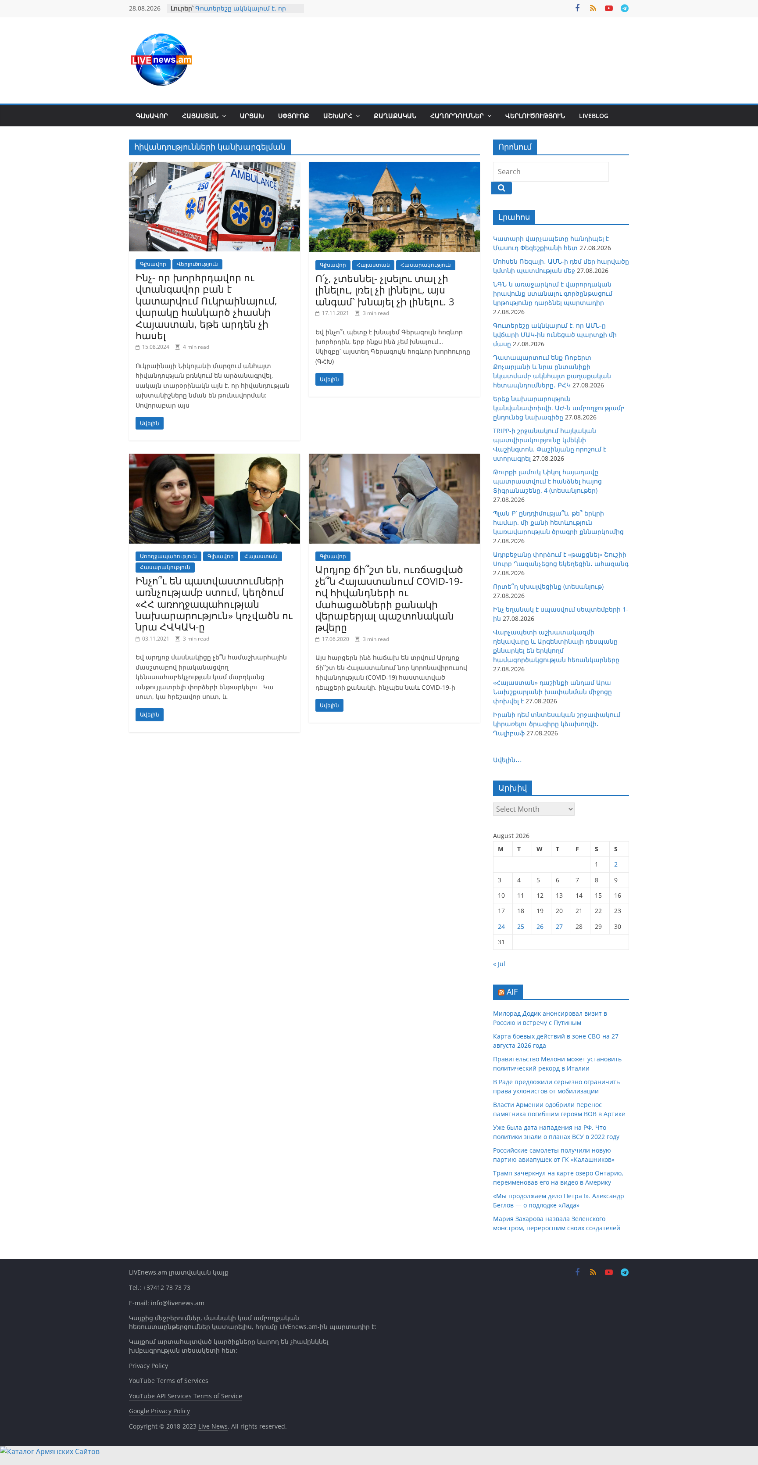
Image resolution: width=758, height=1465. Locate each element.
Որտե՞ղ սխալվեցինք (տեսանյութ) (548, 586)
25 (520, 926)
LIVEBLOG (593, 115)
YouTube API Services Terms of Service (185, 1396)
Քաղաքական (395, 115)
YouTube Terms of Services (168, 1380)
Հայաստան (200, 115)
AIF (512, 991)
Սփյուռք (293, 115)
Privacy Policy (148, 1365)
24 (501, 926)
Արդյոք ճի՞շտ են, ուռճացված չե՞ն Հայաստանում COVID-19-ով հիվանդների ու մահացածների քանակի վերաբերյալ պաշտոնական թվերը (389, 598)
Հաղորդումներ (457, 115)
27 (559, 926)
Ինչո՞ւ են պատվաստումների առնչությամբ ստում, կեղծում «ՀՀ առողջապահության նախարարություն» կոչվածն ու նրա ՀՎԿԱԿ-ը (214, 604)
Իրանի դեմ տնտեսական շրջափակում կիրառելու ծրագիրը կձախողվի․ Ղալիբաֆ (556, 723)
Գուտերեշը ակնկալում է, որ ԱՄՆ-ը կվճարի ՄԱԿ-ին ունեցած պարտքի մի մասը (555, 334)
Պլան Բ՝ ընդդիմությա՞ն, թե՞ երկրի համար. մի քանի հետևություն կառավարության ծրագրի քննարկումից (558, 522)
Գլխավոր (152, 115)
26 (539, 926)
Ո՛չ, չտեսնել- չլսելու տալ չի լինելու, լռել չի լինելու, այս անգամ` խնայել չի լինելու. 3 (384, 290)
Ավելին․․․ (507, 760)
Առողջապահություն (168, 556)
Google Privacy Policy (159, 1411)
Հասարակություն (425, 265)
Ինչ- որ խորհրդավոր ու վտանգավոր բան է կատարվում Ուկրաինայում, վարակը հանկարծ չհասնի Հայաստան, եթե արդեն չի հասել (206, 306)
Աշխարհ (337, 115)
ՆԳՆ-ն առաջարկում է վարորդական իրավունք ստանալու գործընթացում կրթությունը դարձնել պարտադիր (552, 293)
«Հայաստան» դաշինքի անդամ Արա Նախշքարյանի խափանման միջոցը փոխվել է (552, 691)
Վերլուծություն (535, 115)
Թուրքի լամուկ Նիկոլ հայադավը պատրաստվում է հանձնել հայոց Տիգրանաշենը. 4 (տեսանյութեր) (547, 481)
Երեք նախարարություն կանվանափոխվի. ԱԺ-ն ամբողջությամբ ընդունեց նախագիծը (559, 407)
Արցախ (252, 115)
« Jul (499, 964)
